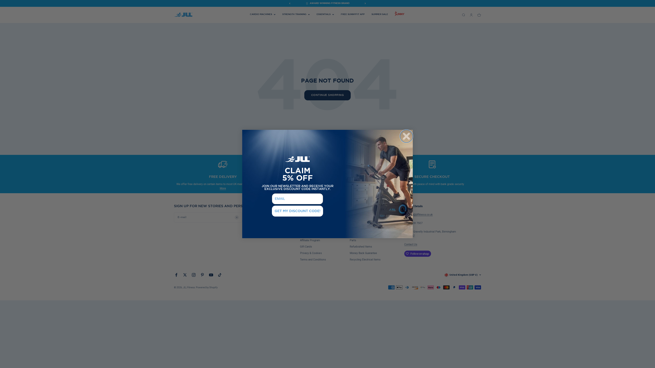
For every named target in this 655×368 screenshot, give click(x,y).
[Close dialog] (406, 136)
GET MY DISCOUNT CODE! (298, 211)
